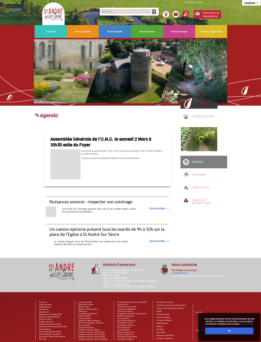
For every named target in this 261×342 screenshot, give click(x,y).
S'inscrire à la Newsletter (211, 14)
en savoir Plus (246, 324)
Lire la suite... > (159, 208)
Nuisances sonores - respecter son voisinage (90, 201)
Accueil (199, 312)
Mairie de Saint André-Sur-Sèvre (53, 13)
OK (229, 331)
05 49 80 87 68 (179, 273)
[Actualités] (185, 16)
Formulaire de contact (184, 270)
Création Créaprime (164, 338)
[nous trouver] (166, 16)
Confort (251, 2)
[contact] (175, 16)
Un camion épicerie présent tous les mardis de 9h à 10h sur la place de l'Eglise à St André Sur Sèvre (106, 232)
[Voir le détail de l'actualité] (51, 215)
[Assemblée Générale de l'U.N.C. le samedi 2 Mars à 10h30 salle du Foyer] (65, 178)
